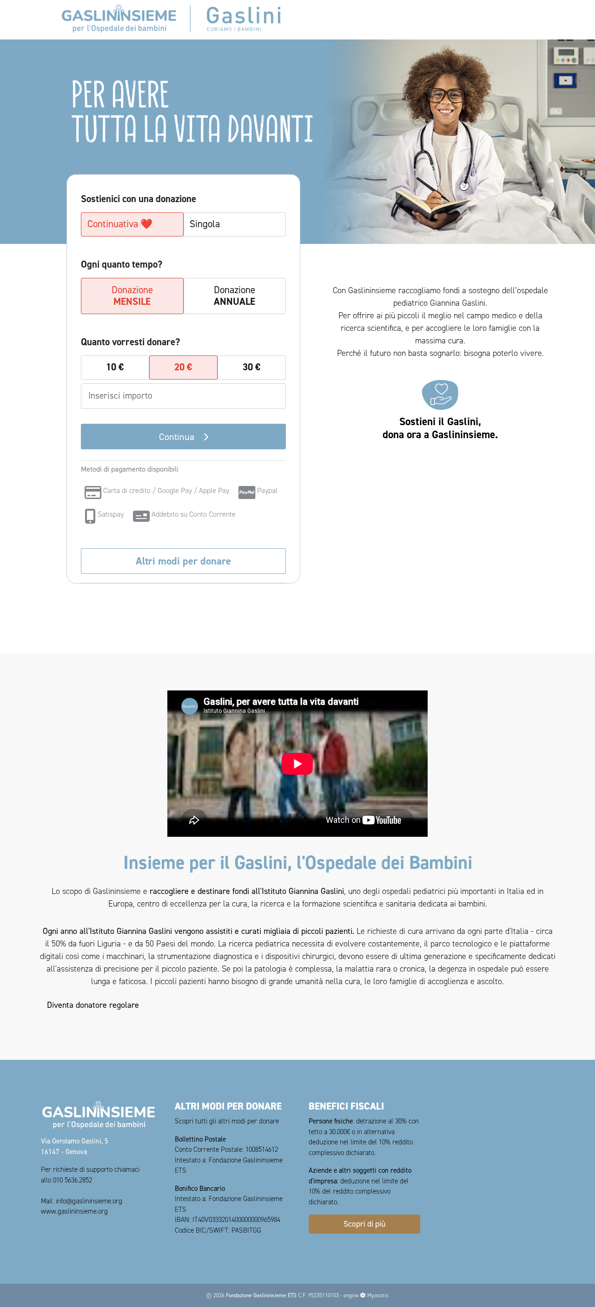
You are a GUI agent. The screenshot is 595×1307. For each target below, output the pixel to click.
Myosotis (378, 1295)
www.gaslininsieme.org (74, 1211)
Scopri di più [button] (364, 1223)
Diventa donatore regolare (93, 1005)
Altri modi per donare (183, 561)
